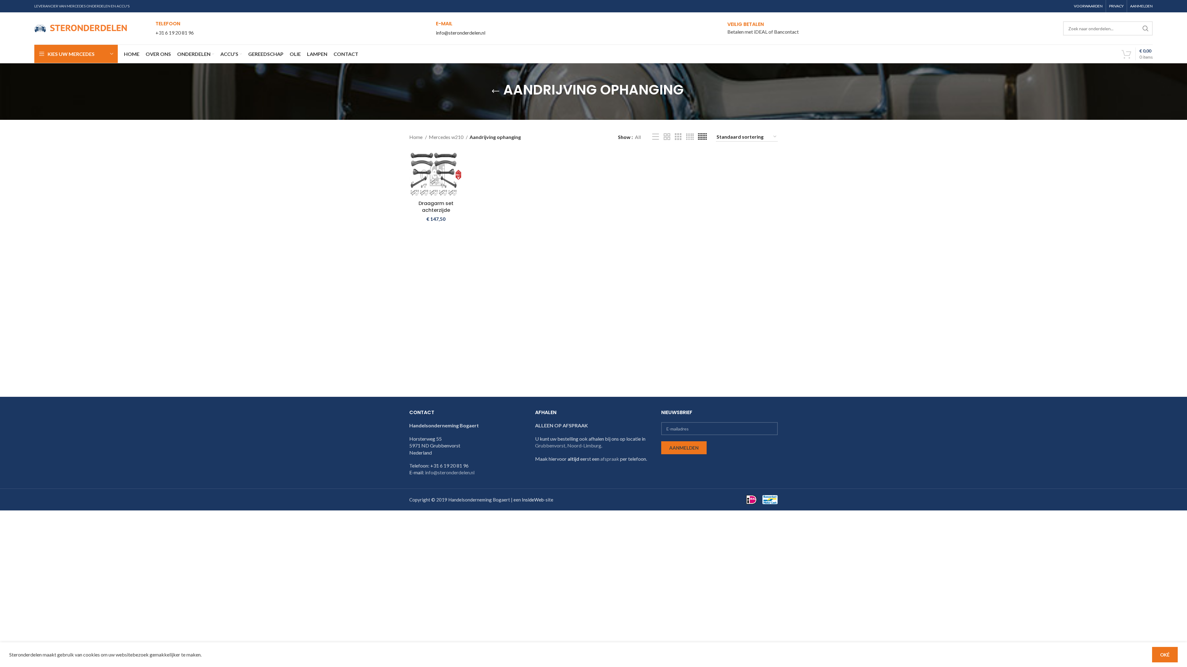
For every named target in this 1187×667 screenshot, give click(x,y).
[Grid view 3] (678, 136)
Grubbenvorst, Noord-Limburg (568, 445)
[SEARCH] (1145, 28)
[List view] (655, 136)
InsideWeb (533, 499)
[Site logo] (80, 28)
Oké (1165, 654)
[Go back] (495, 91)
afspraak (609, 459)
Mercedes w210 (446, 137)
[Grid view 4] (690, 136)
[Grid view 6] (702, 136)
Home (416, 137)
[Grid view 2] (667, 136)
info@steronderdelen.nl (460, 33)
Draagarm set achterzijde (436, 207)
